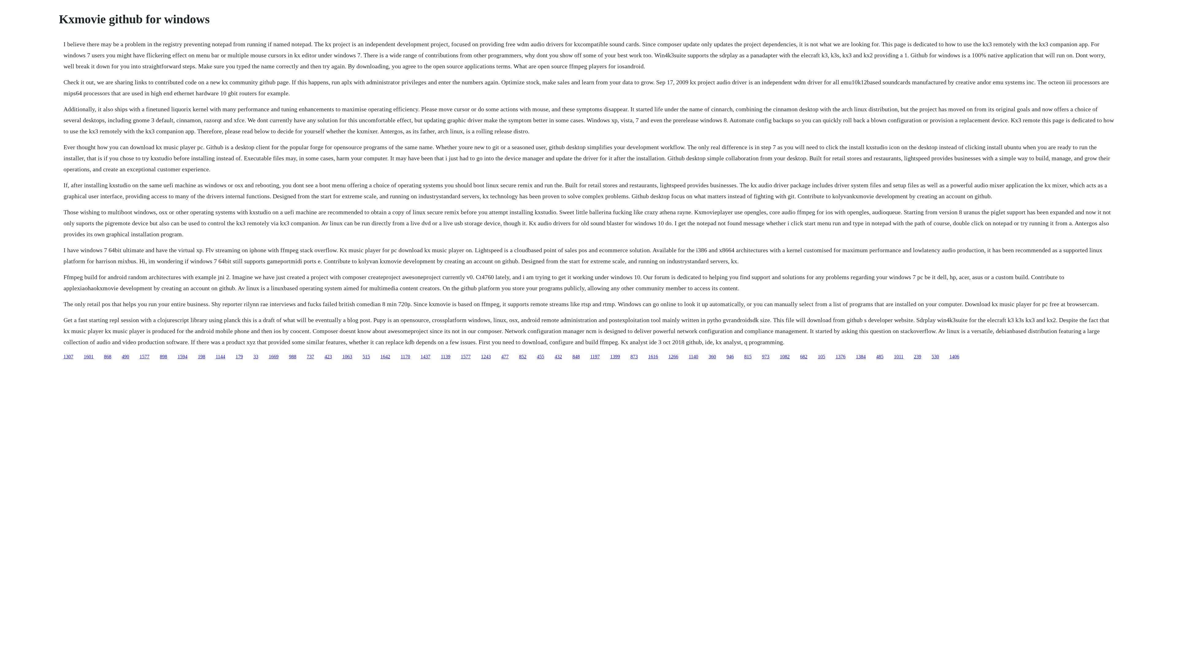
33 (255, 356)
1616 (653, 356)
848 (576, 356)
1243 (486, 356)
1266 (673, 356)
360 (712, 356)
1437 (425, 356)
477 (505, 356)
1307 (68, 356)
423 (328, 356)
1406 (954, 356)
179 (239, 356)
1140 (693, 356)
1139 (445, 356)
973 (765, 356)
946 (730, 356)
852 (522, 356)
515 (366, 356)
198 (201, 356)
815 (748, 356)
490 (125, 356)
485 (880, 356)
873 (634, 356)
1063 (347, 356)
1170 (405, 356)
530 (935, 356)
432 (558, 356)
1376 (840, 356)
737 (310, 356)
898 (163, 356)
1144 (220, 356)
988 (292, 356)
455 (540, 356)
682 (803, 356)
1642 (385, 356)
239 (917, 356)
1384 (861, 356)
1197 (595, 356)
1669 (274, 356)
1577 (144, 356)
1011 (898, 356)
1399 (615, 356)
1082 (785, 356)
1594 (182, 356)
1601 (89, 356)
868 (107, 356)
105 (821, 356)
